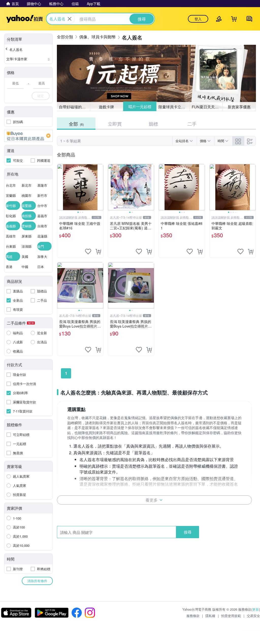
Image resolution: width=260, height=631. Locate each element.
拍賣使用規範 (231, 615)
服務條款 (193, 615)
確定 (40, 95)
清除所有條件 (37, 580)
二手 (192, 123)
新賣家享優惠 (239, 106)
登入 (198, 18)
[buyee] (28, 136)
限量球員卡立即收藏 (174, 106)
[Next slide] (100, 187)
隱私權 (210, 615)
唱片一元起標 (139, 106)
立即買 (115, 123)
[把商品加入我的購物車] (98, 251)
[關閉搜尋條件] (70, 19)
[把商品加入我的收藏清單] (88, 251)
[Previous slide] (60, 187)
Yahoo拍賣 (24, 19)
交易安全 (253, 615)
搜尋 (187, 532)
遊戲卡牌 (106, 106)
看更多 (151, 500)
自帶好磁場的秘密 (74, 106)
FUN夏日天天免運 (207, 106)
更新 (255, 609)
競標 (153, 123)
